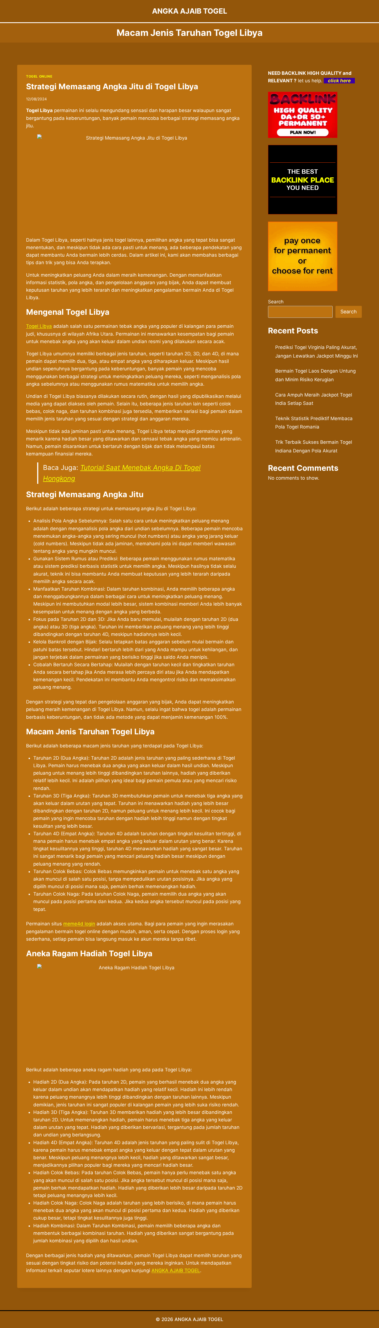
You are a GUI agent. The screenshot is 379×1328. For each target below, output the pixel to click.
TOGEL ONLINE (39, 76)
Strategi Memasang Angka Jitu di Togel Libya (112, 86)
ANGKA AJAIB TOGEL (175, 1270)
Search (276, 301)
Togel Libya (39, 326)
